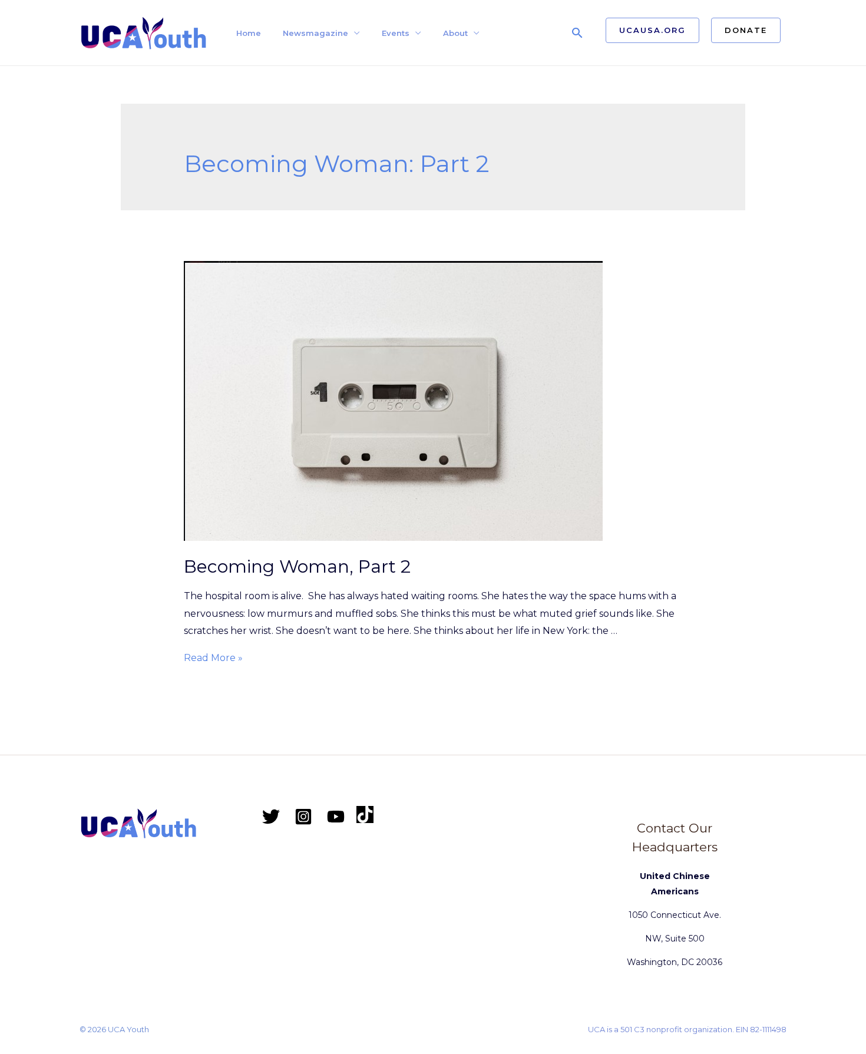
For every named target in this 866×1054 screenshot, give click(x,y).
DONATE (746, 30)
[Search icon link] (577, 32)
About (455, 33)
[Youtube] (336, 816)
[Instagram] (303, 816)
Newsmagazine (315, 33)
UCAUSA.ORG (652, 30)
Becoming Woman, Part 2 (297, 566)
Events (395, 33)
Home (248, 33)
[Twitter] (271, 816)
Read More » (213, 657)
